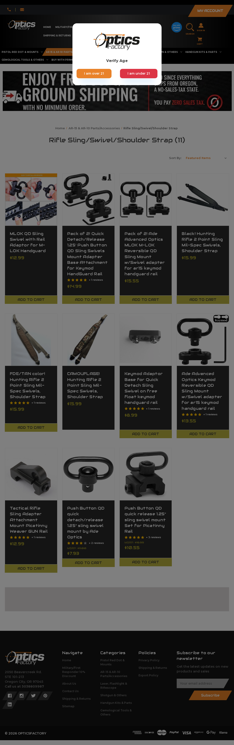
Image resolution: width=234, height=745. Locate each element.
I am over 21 (94, 73)
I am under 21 (139, 73)
